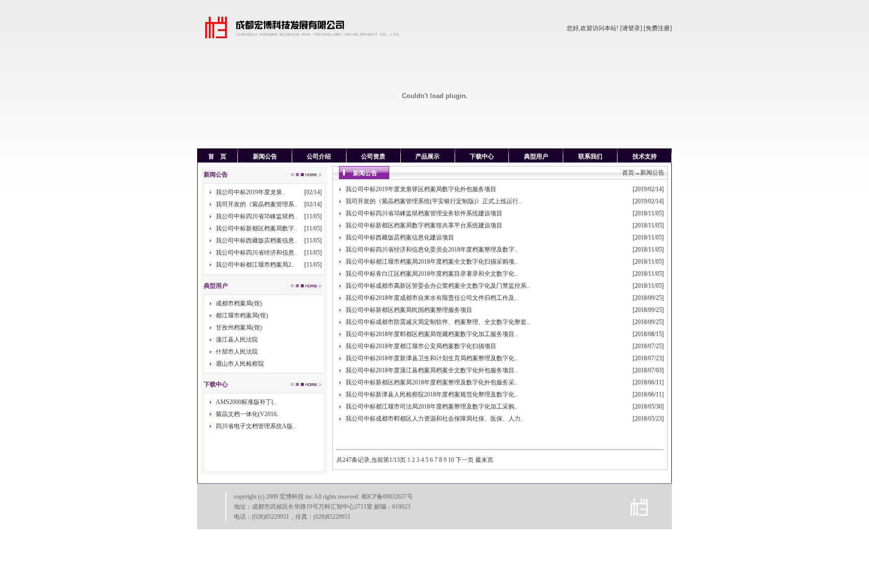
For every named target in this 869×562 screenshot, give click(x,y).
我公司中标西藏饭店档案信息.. (256, 240)
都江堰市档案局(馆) (242, 315)
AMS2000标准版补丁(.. (246, 402)
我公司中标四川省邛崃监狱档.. (256, 216)
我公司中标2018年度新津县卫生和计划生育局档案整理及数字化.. (431, 358)
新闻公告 (265, 156)
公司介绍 (319, 156)
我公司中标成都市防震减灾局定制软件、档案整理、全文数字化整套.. (437, 322)
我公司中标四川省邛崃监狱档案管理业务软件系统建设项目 (423, 213)
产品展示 (427, 156)
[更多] (303, 383)
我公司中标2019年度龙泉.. (250, 192)
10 (451, 459)
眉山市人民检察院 (240, 363)
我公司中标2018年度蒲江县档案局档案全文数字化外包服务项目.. (431, 370)
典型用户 (536, 156)
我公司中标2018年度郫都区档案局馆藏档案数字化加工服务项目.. (431, 334)
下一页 (465, 459)
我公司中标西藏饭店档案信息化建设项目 (399, 237)
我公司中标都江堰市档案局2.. (255, 264)
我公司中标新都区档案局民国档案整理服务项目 (408, 309)
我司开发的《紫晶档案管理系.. (256, 204)
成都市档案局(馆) (239, 303)
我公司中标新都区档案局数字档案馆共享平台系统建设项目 (423, 225)
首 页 (217, 156)
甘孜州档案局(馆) (239, 327)
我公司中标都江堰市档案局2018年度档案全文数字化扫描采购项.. (431, 261)
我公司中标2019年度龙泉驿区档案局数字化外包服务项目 (420, 189)
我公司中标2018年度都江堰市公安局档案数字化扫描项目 (420, 346)
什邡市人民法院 (237, 351)
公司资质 (373, 156)
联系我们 (590, 156)
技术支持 (645, 156)
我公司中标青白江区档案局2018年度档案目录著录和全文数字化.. (431, 273)
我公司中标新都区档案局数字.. (256, 228)
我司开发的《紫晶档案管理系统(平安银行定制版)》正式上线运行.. (433, 201)
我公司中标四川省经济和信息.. (256, 252)
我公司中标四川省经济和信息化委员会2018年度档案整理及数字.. (431, 249)
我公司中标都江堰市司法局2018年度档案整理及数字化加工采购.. (431, 406)
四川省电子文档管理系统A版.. (256, 426)
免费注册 (658, 28)
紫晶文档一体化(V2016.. (248, 414)
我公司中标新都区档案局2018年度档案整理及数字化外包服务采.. (431, 382)
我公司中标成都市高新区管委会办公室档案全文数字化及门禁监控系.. (437, 285)
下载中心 (482, 156)
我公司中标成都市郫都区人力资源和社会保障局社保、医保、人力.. (434, 418)
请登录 (631, 28)
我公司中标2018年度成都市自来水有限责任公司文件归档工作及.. (431, 297)
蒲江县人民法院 (237, 339)
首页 (628, 172)
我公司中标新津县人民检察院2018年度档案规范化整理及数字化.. (431, 394)
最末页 (484, 459)
